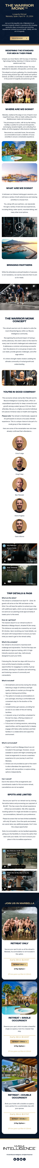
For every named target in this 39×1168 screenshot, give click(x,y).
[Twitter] (18, 1159)
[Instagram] (24, 1159)
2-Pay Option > (19, 969)
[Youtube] (21, 1159)
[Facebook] (14, 1159)
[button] (19, 93)
